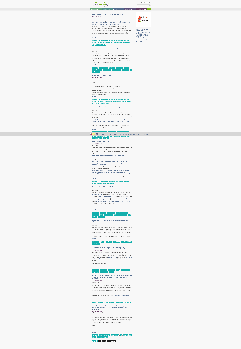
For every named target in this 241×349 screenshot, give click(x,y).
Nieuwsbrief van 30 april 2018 (101, 75)
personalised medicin (97, 42)
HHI (104, 183)
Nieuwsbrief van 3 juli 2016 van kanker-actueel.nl (107, 14)
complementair (119, 40)
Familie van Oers (101, 302)
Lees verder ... (94, 37)
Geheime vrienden (96, 258)
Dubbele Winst (128, 257)
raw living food (110, 183)
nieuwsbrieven (95, 212)
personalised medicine (97, 101)
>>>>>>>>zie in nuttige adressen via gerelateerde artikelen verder (113, 201)
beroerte (125, 335)
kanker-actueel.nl (103, 40)
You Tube (111, 272)
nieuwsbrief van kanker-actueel (99, 132)
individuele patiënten (97, 194)
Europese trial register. (99, 199)
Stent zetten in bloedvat (102, 337)
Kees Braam (112, 40)
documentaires (95, 270)
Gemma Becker (110, 302)
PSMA (101, 215)
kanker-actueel (101, 217)
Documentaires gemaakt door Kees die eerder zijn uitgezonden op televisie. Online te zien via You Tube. (109, 248)
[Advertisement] (83, 32)
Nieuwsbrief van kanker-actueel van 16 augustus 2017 (109, 107)
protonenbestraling (96, 138)
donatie (102, 241)
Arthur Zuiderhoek (119, 302)
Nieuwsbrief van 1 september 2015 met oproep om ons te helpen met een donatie (110, 221)
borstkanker (146, 32)
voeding (126, 40)
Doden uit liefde (104, 272)
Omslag (105, 258)
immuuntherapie (107, 42)
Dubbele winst (111, 270)
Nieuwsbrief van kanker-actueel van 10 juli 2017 (107, 48)
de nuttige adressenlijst (105, 196)
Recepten (140, 134)
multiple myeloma (126, 136)
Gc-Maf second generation (120, 215)
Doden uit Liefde (112, 257)
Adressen (135, 134)
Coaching (125, 134)
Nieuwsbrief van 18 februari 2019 (102, 187)
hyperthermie (125, 70)
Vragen (130, 134)
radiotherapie (146, 34)
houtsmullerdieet (140, 38)
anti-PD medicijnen (108, 136)
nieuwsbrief (95, 40)
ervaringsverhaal (115, 335)
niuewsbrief (95, 181)
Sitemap (144, 0)
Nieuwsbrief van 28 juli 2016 (101, 142)
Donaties (114, 134)
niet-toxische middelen (100, 44)
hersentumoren (107, 70)
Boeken (119, 134)
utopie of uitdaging (117, 42)
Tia (121, 335)
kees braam (103, 212)
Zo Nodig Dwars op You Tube (102, 103)
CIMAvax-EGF (106, 138)
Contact (140, 0)
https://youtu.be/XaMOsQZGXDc (121, 295)
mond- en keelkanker (104, 335)
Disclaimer (103, 134)
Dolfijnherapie (95, 272)
